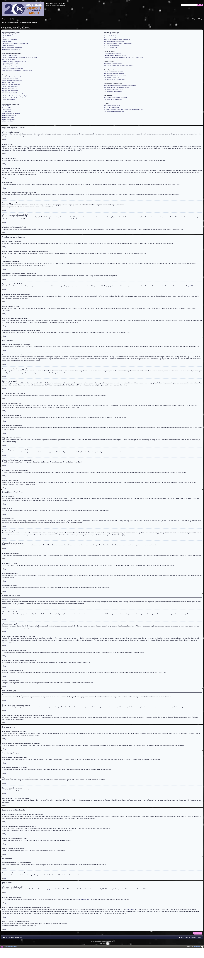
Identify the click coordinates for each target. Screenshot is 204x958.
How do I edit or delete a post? (10, 78)
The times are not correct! (9, 59)
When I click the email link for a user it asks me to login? (17, 70)
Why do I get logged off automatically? (12, 47)
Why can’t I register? (7, 38)
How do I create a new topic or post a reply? (13, 77)
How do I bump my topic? (9, 99)
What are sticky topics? (8, 117)
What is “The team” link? (110, 47)
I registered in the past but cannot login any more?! (15, 43)
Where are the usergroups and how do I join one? (117, 39)
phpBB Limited (53, 889)
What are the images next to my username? (13, 65)
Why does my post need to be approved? (12, 98)
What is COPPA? (6, 36)
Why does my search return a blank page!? (115, 75)
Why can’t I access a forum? (9, 88)
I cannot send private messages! (112, 53)
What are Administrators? (111, 34)
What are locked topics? (8, 119)
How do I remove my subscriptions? (113, 91)
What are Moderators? (110, 36)
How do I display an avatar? (9, 67)
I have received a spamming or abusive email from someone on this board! (123, 57)
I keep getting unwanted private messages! (115, 55)
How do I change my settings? (10, 55)
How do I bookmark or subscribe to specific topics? (117, 87)
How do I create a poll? (8, 82)
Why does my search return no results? (114, 73)
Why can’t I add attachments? (10, 90)
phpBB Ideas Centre (84, 899)
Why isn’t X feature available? (112, 107)
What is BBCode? (6, 106)
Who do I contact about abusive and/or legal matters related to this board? (123, 109)
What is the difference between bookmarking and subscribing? (120, 85)
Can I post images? (7, 111)
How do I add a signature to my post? (12, 80)
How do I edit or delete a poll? (10, 86)
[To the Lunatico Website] (23, 9)
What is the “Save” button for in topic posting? (14, 96)
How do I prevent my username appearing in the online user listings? (20, 57)
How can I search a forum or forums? (113, 71)
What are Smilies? (7, 109)
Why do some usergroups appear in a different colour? (118, 43)
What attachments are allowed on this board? (116, 97)
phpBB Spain (197, 946)
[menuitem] (12, 19)
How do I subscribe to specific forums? (114, 89)
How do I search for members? (112, 77)
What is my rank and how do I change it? (12, 68)
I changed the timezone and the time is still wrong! (15, 61)
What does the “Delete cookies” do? (11, 49)
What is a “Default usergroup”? (112, 45)
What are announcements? (9, 115)
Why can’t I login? (7, 41)
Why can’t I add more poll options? (11, 84)
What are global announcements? (11, 113)
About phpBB (133, 889)
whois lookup (130, 909)
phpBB (190, 286)
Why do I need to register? (9, 34)
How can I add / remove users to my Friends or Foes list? (119, 65)
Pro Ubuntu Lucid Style (11, 946)
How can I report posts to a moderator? (12, 94)
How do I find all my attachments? (113, 99)
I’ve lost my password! (8, 45)
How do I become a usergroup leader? (114, 41)
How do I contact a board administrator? (114, 111)
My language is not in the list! (10, 63)
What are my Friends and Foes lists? (113, 63)
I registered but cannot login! (9, 39)
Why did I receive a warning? (9, 92)
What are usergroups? (110, 38)
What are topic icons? (8, 121)
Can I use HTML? (6, 108)
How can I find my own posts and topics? (114, 79)
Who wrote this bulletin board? (112, 105)
